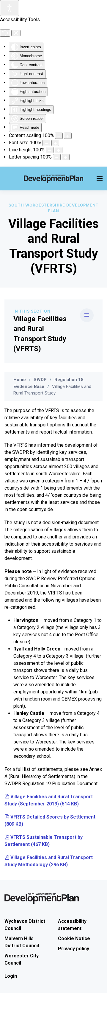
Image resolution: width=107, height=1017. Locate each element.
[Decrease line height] (50, 150)
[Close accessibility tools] (16, 33)
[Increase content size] (68, 136)
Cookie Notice (74, 938)
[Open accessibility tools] (9, 8)
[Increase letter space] (66, 157)
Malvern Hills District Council (21, 942)
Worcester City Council (21, 959)
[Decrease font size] (46, 143)
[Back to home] (53, 178)
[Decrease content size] (59, 136)
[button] (100, 178)
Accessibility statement (72, 924)
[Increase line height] (58, 150)
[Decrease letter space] (57, 157)
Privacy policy (73, 948)
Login (10, 976)
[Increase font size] (55, 143)
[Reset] (5, 33)
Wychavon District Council (24, 924)
